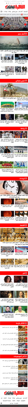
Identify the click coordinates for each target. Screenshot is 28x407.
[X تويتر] (11, 3)
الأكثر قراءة (20, 323)
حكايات (13, 401)
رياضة (9, 11)
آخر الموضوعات (19, 356)
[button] (3, 24)
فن (24, 273)
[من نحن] (19, 3)
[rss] (17, 3)
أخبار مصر (21, 11)
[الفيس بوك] (9, 3)
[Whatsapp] (15, 3)
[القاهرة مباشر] (15, 7)
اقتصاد (22, 225)
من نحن (11, 403)
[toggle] (1, 11)
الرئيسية (25, 11)
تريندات (5, 11)
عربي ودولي (15, 11)
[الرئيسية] (7, 3)
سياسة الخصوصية (7, 401)
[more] (21, 3)
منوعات (18, 401)
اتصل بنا (16, 403)
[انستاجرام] (13, 3)
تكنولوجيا (23, 401)
